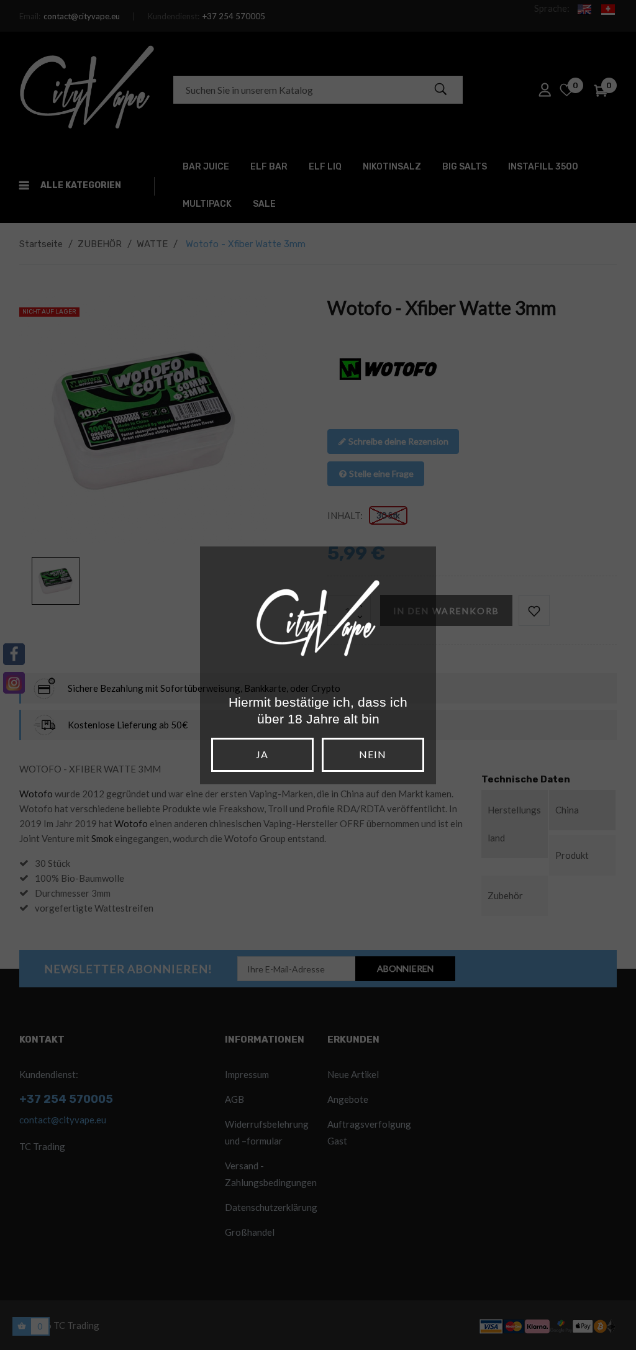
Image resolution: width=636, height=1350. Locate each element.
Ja (262, 754)
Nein (372, 754)
